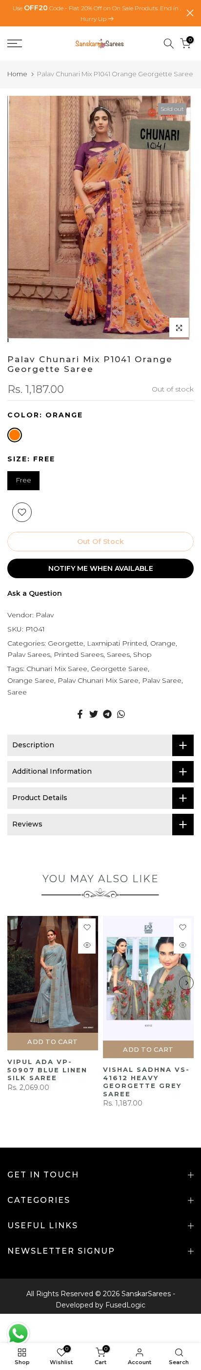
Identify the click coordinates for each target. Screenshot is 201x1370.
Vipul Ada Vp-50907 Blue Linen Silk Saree (47, 1070)
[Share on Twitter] (93, 714)
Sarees (118, 654)
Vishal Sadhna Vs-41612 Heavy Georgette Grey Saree (146, 1082)
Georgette (65, 643)
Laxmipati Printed (117, 643)
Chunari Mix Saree (56, 668)
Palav (45, 614)
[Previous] (14, 983)
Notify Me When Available (100, 568)
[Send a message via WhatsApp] (18, 1333)
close (190, 13)
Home (17, 74)
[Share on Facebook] (80, 714)
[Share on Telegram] (107, 714)
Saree (17, 692)
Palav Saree (161, 680)
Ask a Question (34, 593)
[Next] (186, 983)
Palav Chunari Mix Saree (98, 680)
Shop (142, 654)
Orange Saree (30, 680)
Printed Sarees (78, 654)
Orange (163, 643)
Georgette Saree (119, 668)
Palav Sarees (28, 654)
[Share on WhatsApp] (121, 714)
